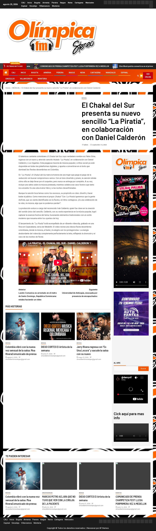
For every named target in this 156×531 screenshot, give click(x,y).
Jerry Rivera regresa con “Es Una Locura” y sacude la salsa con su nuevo (92, 350)
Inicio (29, 3)
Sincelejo (33, 6)
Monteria (55, 6)
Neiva (70, 3)
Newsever (91, 528)
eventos (119, 492)
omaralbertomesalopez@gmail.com (17, 359)
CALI (23, 3)
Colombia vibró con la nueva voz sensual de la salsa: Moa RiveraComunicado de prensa (20, 350)
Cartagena (79, 3)
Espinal (24, 6)
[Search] (138, 75)
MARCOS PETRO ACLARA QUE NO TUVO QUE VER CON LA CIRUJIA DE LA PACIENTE (58, 500)
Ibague (63, 3)
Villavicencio (44, 6)
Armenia (46, 3)
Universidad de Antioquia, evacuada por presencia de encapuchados (79, 292)
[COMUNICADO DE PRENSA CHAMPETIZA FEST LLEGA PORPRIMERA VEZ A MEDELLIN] (133, 476)
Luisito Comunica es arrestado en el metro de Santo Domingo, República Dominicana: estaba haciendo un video (38, 294)
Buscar (143, 369)
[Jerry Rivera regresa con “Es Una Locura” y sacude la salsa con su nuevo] (93, 326)
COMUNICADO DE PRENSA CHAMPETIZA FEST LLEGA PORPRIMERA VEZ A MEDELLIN (56, 66)
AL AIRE (117, 363)
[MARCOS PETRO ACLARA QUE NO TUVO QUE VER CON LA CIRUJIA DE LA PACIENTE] (59, 476)
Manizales (90, 3)
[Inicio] (6, 72)
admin (86, 145)
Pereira (55, 3)
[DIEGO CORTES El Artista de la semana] (58, 326)
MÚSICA (84, 98)
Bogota (37, 3)
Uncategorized (47, 492)
